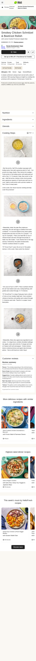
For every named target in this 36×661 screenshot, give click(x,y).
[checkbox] (2, 42)
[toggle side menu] (2, 2)
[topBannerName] (18, 13)
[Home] (2, 7)
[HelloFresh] (18, 2)
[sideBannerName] (18, 97)
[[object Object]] (28, 52)
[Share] (33, 52)
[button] (18, 119)
